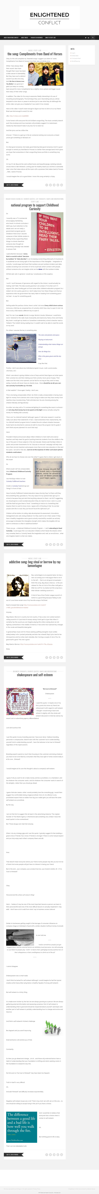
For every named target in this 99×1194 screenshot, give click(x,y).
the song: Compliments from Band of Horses (35, 53)
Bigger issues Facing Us (14, 199)
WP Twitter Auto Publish (43, 1192)
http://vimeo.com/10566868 (19, 116)
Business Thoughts (20, 671)
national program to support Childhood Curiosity (35, 206)
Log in (73, 53)
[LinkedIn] (88, 37)
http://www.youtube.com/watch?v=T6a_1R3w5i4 (36, 644)
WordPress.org (76, 61)
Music (30, 50)
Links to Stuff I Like (50, 38)
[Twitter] (85, 37)
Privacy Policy (36, 1189)
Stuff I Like (37, 50)
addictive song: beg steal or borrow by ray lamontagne (34, 563)
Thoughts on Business (37, 38)
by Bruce (16, 185)
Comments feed (76, 58)
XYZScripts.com (57, 1192)
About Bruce (24, 38)
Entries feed (75, 55)
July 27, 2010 (9, 185)
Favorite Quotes (29, 199)
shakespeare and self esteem (35, 674)
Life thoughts (41, 199)
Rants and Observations (54, 199)
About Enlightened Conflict (11, 38)
